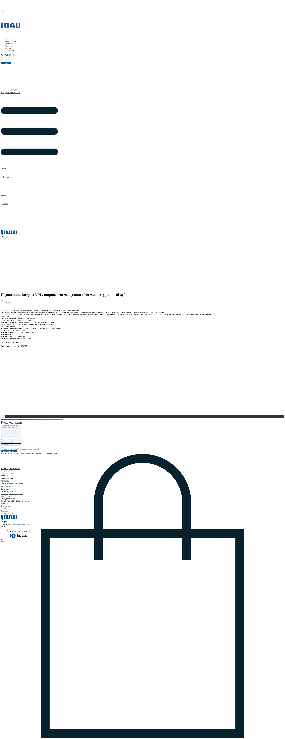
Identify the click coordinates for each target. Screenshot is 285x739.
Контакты (9, 50)
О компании (10, 41)
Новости (9, 43)
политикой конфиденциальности (23, 449)
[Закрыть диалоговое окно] (3, 11)
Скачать (8, 46)
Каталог (8, 39)
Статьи (8, 48)
